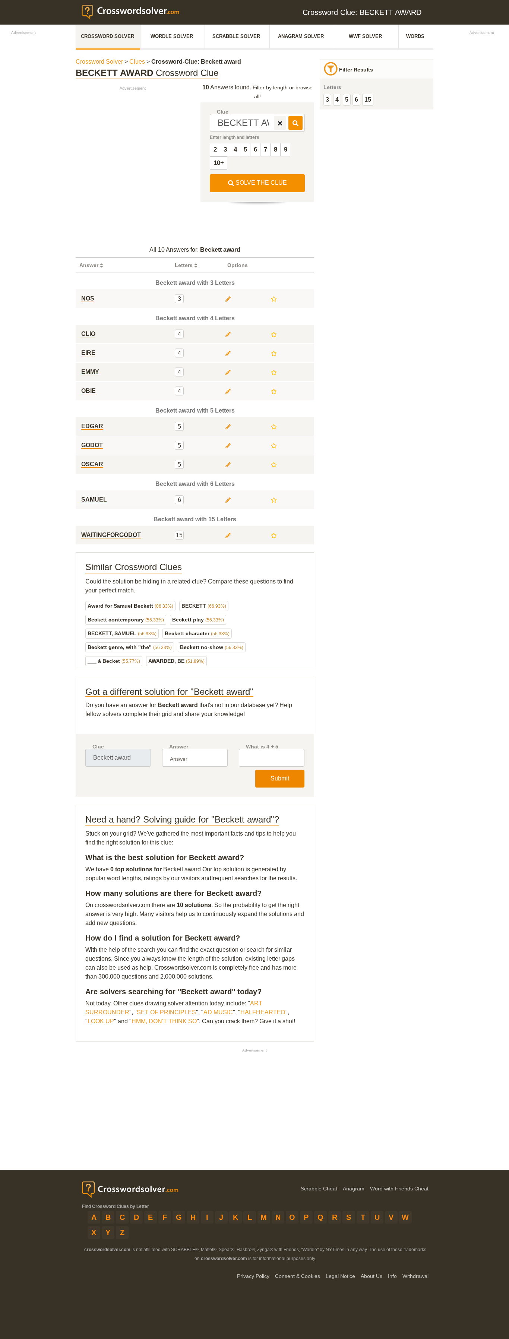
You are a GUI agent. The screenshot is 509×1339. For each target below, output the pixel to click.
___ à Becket (114, 661)
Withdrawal (415, 1276)
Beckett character (197, 633)
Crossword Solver (107, 36)
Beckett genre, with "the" (130, 647)
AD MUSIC (218, 1012)
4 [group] (337, 99)
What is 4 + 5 (262, 746)
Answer (178, 746)
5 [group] (346, 99)
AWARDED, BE (176, 661)
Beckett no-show (211, 647)
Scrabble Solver (236, 36)
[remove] (280, 123)
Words (415, 36)
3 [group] (327, 99)
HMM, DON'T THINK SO (164, 1021)
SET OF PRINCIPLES (166, 1012)
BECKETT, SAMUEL (122, 633)
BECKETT (203, 606)
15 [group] (367, 99)
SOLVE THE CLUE (260, 182)
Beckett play (198, 620)
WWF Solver (365, 36)
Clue (222, 111)
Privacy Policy (253, 1276)
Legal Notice (340, 1276)
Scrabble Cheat (319, 1189)
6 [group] (356, 99)
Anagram (353, 1189)
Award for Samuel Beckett (130, 606)
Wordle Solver (172, 36)
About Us (371, 1276)
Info (392, 1276)
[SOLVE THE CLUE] (295, 123)
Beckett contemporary (126, 620)
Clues (137, 61)
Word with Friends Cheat (399, 1189)
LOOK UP (101, 1021)
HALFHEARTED (262, 1012)
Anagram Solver (301, 36)
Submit (280, 778)
